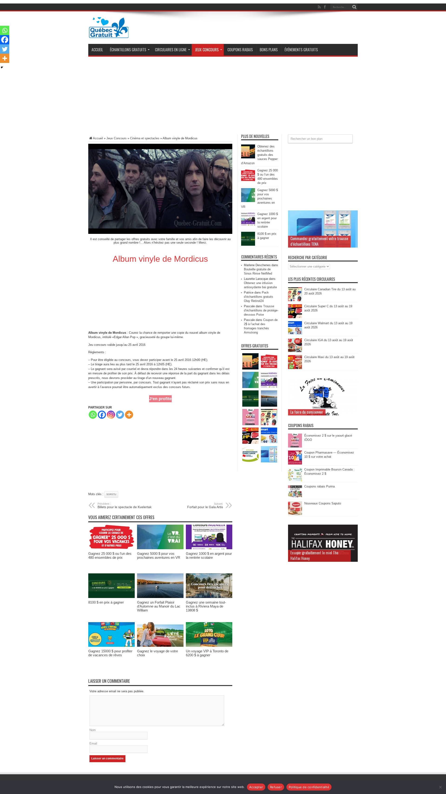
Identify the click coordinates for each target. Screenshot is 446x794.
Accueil (97, 49)
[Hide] (2, 67)
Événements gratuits (301, 49)
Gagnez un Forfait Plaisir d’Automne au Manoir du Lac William (158, 606)
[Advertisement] (223, 97)
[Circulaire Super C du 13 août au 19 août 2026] (295, 317)
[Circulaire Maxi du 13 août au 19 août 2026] (295, 368)
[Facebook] (102, 415)
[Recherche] (354, 6)
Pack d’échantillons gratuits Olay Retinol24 (258, 297)
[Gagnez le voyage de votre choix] (160, 645)
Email (93, 743)
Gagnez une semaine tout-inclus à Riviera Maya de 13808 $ (206, 606)
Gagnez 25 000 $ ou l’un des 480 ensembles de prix (109, 555)
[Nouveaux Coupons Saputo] (295, 514)
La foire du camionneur (306, 412)
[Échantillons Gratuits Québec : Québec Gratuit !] (108, 34)
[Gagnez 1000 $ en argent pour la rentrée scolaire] (209, 548)
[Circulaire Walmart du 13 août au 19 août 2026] (295, 334)
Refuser (276, 787)
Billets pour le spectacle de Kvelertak (124, 505)
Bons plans (269, 49)
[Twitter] (120, 415)
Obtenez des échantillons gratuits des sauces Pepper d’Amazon (259, 155)
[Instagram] (111, 415)
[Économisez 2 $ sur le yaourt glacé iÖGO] (295, 446)
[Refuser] (440, 787)
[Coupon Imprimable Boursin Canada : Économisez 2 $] (295, 480)
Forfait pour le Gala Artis (205, 505)
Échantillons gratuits (128, 49)
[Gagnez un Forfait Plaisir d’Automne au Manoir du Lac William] (160, 597)
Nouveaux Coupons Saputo (322, 503)
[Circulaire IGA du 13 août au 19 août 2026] (295, 351)
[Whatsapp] (93, 415)
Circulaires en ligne (171, 49)
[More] (129, 415)
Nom (92, 730)
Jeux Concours (207, 49)
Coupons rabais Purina (319, 486)
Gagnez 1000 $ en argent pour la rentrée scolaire (209, 555)
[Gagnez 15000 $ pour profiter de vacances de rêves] (111, 645)
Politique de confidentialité (309, 787)
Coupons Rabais (240, 49)
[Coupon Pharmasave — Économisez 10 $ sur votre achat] (295, 463)
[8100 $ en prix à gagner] (111, 597)
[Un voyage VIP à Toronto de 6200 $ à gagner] (209, 645)
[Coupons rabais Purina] (295, 497)
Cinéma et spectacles (144, 138)
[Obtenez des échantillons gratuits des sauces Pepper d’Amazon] (248, 157)
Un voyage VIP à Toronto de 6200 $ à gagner (207, 653)
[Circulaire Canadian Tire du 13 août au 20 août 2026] (295, 300)
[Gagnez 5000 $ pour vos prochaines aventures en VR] (160, 548)
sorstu (111, 494)
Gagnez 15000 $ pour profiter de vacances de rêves (110, 653)
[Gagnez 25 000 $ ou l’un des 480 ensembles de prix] (111, 548)
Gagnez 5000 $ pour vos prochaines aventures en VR (158, 555)
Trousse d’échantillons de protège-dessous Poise (261, 310)
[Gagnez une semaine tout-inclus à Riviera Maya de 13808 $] (209, 597)
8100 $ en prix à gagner (106, 602)
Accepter (256, 787)
